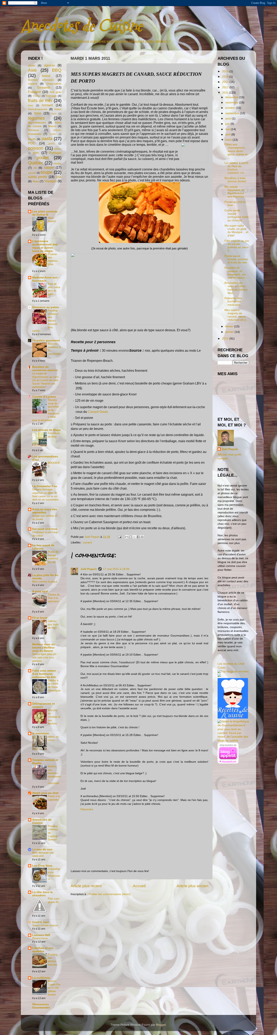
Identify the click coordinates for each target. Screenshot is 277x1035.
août (228, 118)
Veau (35, 181)
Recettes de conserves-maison (45, 368)
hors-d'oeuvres (37, 109)
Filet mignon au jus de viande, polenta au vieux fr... (236, 245)
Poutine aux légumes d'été (53, 259)
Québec (35, 162)
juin (228, 123)
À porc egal (40, 591)
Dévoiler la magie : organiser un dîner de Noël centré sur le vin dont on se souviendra (45, 494)
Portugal (55, 152)
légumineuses (37, 122)
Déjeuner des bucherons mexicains (233, 301)
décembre (232, 97)
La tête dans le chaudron (42, 894)
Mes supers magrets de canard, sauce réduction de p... (236, 315)
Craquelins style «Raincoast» (54, 874)
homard (47, 105)
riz (35, 167)
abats (31, 65)
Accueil (139, 886)
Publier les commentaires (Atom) (110, 894)
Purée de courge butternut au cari (53, 556)
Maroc (52, 126)
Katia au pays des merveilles (44, 511)
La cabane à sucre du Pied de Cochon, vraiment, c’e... (236, 167)
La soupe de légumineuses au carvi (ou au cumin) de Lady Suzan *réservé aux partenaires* (45, 380)
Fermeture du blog (54, 435)
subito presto (37, 177)
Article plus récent (86, 886)
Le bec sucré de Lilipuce (43, 547)
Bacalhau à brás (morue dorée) (235, 180)
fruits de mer (40, 100)
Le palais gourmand (46, 340)
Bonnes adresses (41, 79)
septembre (232, 113)
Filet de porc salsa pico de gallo (54, 289)
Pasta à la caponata (54, 798)
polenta (57, 149)
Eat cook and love (44, 528)
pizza (52, 143)
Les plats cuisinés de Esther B (45, 213)
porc (36, 152)
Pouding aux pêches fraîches (52, 959)
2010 (225, 338)
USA (58, 177)
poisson (35, 148)
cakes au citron (53, 738)
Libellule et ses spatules (42, 950)
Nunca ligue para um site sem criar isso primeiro (44, 657)
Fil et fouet (39, 617)
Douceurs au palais (45, 307)
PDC (31, 143)
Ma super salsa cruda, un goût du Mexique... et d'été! (236, 230)
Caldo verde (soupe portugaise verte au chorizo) (236, 215)
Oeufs (32, 139)
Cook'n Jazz (40, 922)
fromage (51, 95)
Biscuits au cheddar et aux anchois (54, 717)
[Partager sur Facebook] (138, 537)
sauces (32, 172)
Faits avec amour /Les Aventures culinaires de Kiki (44, 674)
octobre (230, 107)
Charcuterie (53, 83)
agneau (49, 65)
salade (49, 167)
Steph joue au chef (45, 792)
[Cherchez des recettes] (233, 671)
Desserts (43, 87)
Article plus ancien (192, 886)
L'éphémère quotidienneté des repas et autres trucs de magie (45, 246)
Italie (37, 113)
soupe (46, 172)
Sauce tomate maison (45, 925)
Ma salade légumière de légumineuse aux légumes (234, 191)
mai (228, 129)
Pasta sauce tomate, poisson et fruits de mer (236, 259)
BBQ (56, 70)
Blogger (161, 1024)
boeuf (46, 76)
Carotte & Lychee (44, 396)
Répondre (87, 809)
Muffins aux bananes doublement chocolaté (54, 775)
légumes (36, 118)
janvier (230, 331)
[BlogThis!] (131, 537)
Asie (32, 70)
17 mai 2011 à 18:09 (116, 569)
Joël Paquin (89, 569)
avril (228, 134)
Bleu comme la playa (44, 581)
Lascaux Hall (41, 935)
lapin (54, 113)
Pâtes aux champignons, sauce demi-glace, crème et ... (235, 151)
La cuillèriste (41, 977)
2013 (225, 81)
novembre (232, 102)
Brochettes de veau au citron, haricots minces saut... (236, 287)
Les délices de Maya (46, 429)
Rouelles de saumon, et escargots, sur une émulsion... (235, 272)
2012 (225, 87)
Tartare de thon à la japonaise (54, 598)
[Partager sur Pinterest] (142, 537)
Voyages (50, 181)
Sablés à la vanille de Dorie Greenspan (54, 685)
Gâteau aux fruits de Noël (53, 624)
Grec (30, 105)
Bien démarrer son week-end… (43, 854)
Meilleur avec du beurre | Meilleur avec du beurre (43, 647)
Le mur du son (42, 849)
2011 (225, 92)
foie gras (55, 92)
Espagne (34, 92)
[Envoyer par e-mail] (127, 537)
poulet (43, 157)
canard (87, 542)
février (229, 326)
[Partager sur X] (134, 537)
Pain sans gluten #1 (54, 900)
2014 (225, 76)
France (37, 96)
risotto (57, 163)
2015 (225, 71)
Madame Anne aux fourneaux (45, 279)
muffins (53, 134)
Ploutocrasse (40, 938)
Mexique (33, 130)
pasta (47, 138)
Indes (57, 109)
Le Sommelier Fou (44, 486)
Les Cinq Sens (42, 865)
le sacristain (40, 733)
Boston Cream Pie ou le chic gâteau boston (54, 988)
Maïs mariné (52, 219)
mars (229, 139)
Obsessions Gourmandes (41, 1006)
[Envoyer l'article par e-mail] (119, 536)
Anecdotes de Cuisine (81, 26)
